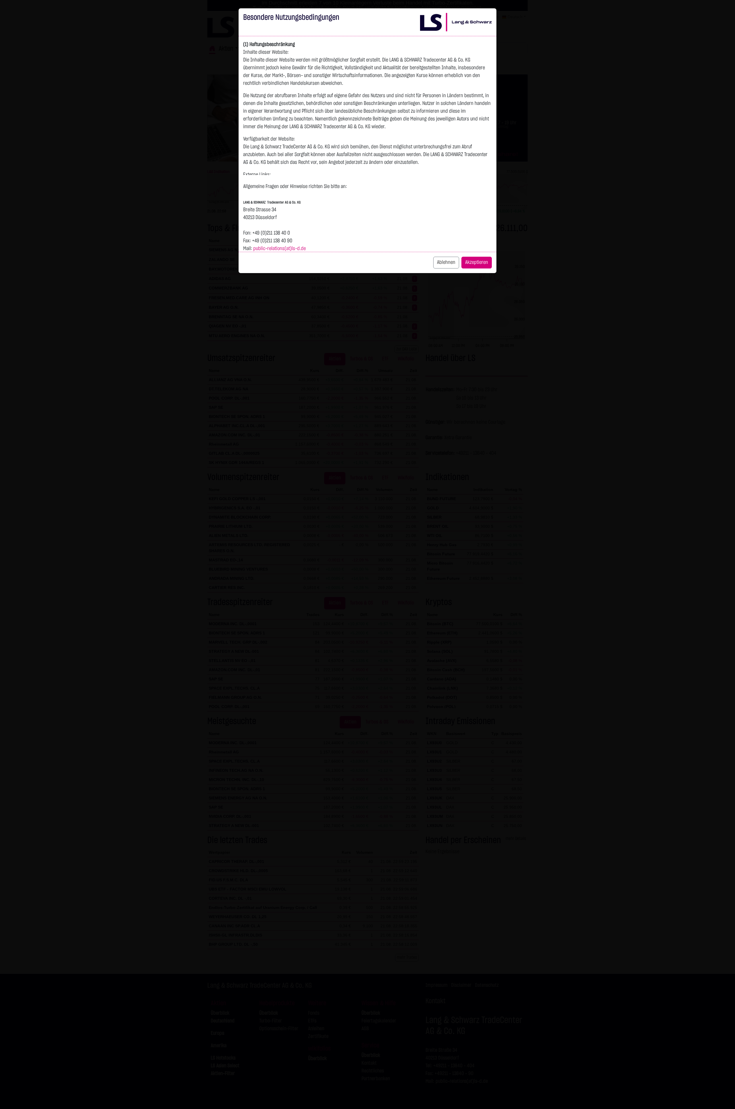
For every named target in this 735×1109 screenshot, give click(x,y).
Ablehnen (446, 262)
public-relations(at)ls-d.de (279, 248)
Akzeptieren (476, 262)
